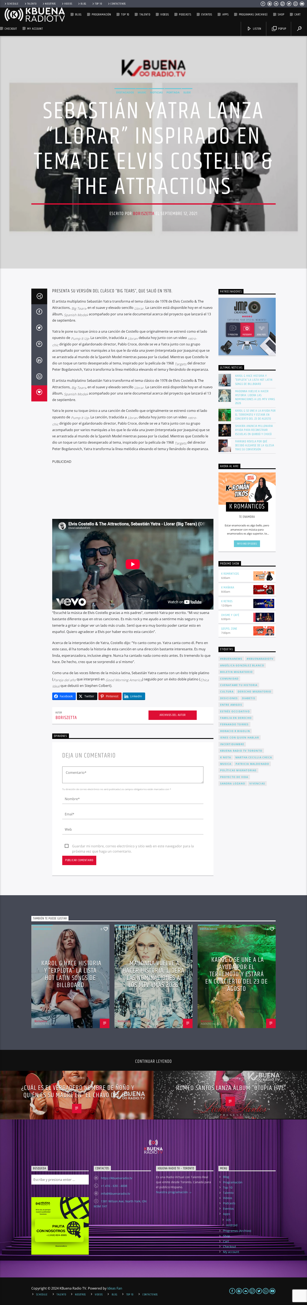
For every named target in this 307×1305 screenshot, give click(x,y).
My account (35, 28)
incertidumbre (232, 744)
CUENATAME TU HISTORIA (239, 685)
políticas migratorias (238, 770)
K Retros (227, 601)
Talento (32, 3)
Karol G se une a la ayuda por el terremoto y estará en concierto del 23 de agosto (255, 415)
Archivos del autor (172, 715)
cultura (226, 691)
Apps (225, 14)
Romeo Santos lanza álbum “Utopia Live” (231, 1088)
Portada (173, 92)
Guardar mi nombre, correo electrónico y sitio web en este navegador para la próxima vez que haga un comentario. (133, 846)
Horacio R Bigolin (235, 731)
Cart (297, 14)
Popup (281, 28)
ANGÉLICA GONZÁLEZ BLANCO (242, 665)
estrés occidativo (235, 711)
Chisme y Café (230, 615)
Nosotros (50, 3)
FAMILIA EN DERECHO (236, 718)
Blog (83, 3)
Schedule (13, 3)
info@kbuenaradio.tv (115, 1194)
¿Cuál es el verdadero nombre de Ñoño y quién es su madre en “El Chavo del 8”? (77, 1091)
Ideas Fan (114, 1288)
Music (142, 92)
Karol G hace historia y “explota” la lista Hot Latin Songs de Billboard (254, 380)
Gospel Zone (229, 628)
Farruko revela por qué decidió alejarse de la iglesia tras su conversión (254, 445)
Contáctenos (118, 3)
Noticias (156, 92)
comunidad (229, 678)
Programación (101, 14)
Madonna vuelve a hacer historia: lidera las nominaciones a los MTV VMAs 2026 (255, 397)
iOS (228, 1220)
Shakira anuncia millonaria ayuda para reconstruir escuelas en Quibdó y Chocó (254, 430)
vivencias (257, 783)
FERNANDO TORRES (234, 724)
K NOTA (225, 757)
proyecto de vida (234, 777)
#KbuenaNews (231, 659)
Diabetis (248, 698)
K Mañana (227, 587)
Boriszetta (143, 213)
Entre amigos (231, 705)
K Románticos (230, 573)
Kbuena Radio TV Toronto (241, 750)
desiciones (229, 698)
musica (225, 764)
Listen (256, 28)
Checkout (11, 28)
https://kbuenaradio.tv (116, 1178)
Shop (281, 14)
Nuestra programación (172, 1192)
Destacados (125, 92)
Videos (68, 3)
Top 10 (98, 3)
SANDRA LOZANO (232, 783)
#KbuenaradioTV (260, 659)
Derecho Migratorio (254, 691)
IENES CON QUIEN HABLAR (239, 737)
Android (231, 1225)
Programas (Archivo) (253, 14)
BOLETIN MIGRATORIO (236, 672)
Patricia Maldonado (252, 764)
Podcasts (185, 14)
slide (187, 92)
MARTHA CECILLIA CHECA (253, 757)
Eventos (206, 14)
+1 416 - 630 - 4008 (114, 1186)
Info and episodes (247, 544)
